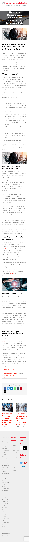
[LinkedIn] (23, 466)
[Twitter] (21, 462)
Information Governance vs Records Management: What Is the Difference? (8, 419)
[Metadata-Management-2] (14, 34)
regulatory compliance (8, 248)
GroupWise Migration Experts (10, 373)
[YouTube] (25, 462)
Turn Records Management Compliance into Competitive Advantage (21, 419)
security (12, 343)
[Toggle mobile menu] (26, 8)
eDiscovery (12, 273)
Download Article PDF (8, 369)
